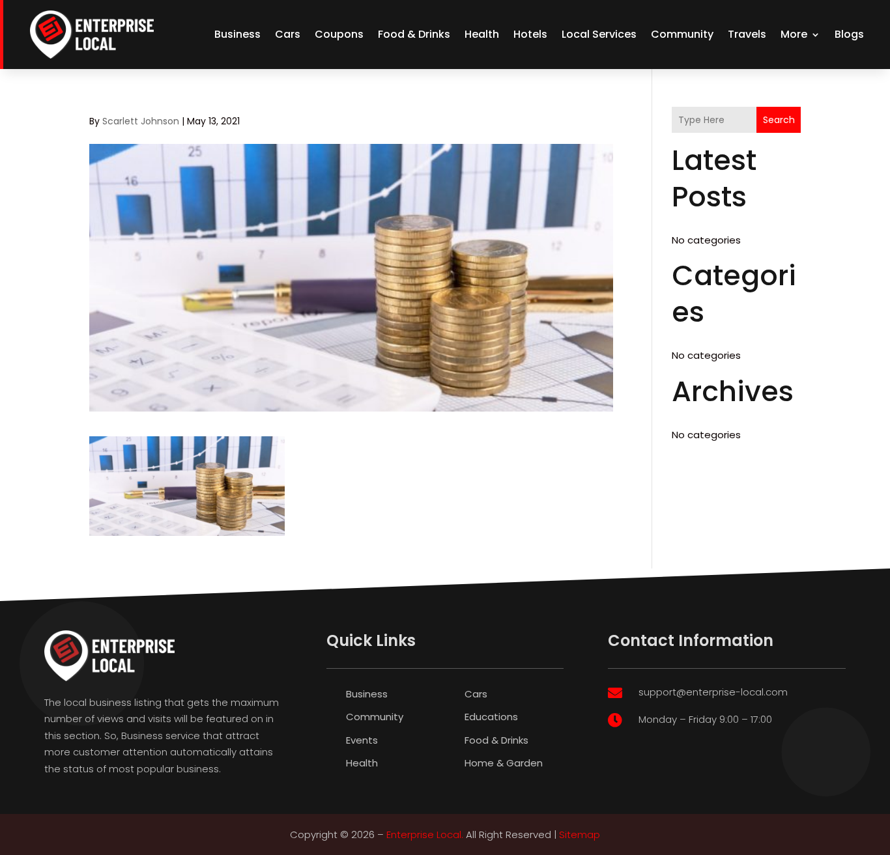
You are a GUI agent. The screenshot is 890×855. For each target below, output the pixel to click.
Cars (287, 34)
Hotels (530, 34)
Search (779, 119)
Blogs (849, 34)
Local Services (599, 34)
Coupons (339, 34)
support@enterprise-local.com (713, 692)
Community (682, 34)
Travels (747, 34)
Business (237, 34)
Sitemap (579, 834)
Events (362, 740)
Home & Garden (504, 763)
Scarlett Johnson (140, 121)
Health (482, 34)
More (794, 34)
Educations (491, 716)
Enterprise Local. (424, 834)
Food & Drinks (414, 34)
